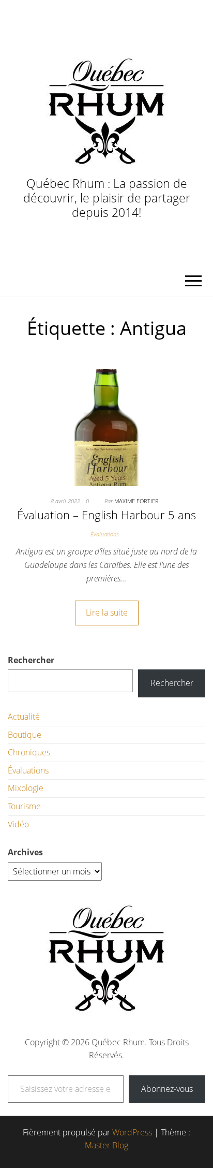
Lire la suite (107, 612)
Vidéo (18, 824)
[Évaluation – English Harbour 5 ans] (106, 426)
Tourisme (24, 806)
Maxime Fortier (136, 501)
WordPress (132, 1132)
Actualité (24, 716)
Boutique (24, 734)
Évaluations (104, 534)
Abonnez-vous (167, 1088)
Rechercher (31, 660)
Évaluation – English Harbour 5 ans (106, 514)
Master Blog (106, 1145)
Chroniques (29, 752)
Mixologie (25, 788)
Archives (25, 852)
